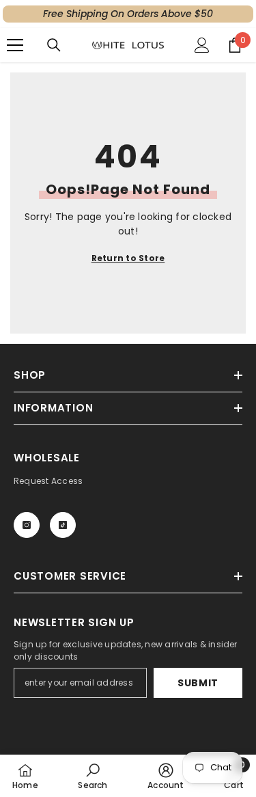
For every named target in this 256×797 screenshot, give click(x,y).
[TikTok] (63, 525)
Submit (197, 683)
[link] (92, 775)
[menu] (15, 45)
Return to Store (128, 258)
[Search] (54, 45)
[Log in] (202, 45)
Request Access (48, 481)
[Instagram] (27, 525)
